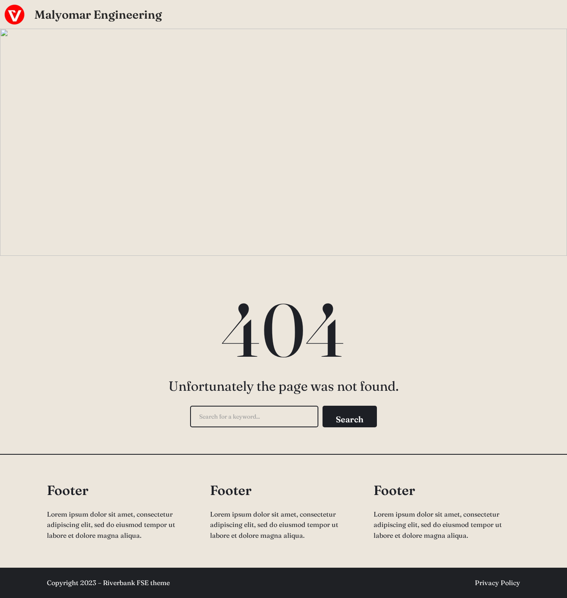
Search (350, 419)
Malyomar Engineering (98, 14)
